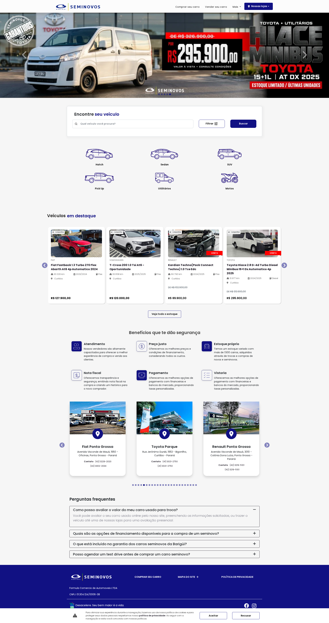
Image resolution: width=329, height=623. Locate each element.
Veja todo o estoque (165, 314)
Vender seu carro (216, 7)
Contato (164, 428)
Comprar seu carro (187, 7)
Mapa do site (186, 577)
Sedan (165, 164)
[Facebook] (248, 606)
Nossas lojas (259, 6)
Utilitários (164, 188)
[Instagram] (256, 606)
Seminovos (97, 441)
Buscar (243, 123)
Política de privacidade (237, 577)
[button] (24, 55)
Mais (236, 7)
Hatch (99, 164)
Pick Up (99, 188)
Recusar (246, 615)
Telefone (97, 437)
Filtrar (210, 123)
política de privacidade (152, 615)
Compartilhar (59, 232)
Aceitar (213, 615)
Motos (230, 188)
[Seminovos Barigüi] (78, 7)
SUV (229, 164)
